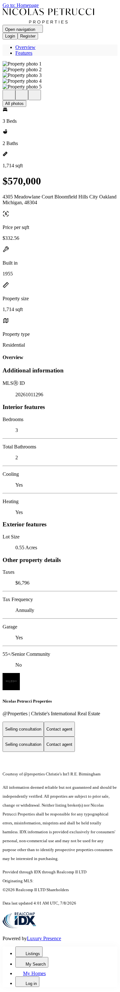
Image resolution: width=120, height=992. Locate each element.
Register (28, 36)
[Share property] (34, 95)
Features (23, 53)
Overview (25, 47)
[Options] (9, 95)
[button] (60, 64)
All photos (14, 103)
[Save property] (21, 95)
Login (10, 36)
